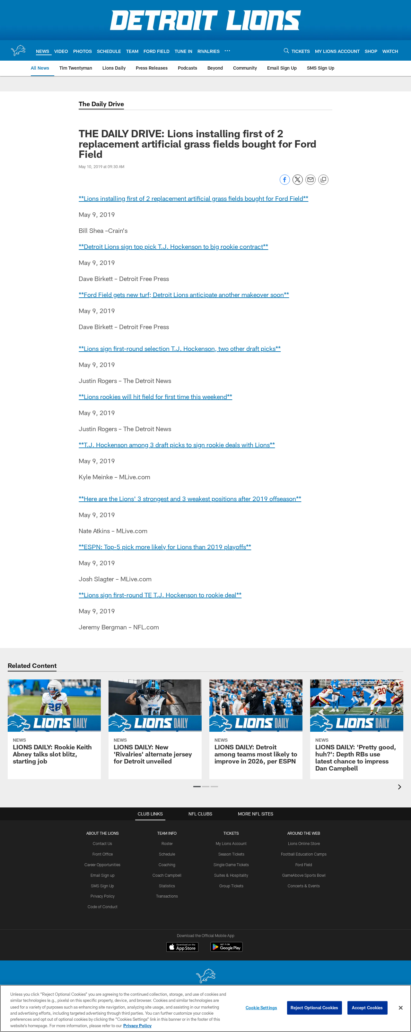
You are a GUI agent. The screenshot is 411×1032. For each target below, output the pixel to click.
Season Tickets (231, 854)
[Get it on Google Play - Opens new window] (226, 950)
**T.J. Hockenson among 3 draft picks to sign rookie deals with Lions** (177, 444)
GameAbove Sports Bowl (304, 875)
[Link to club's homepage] (18, 50)
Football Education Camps (304, 854)
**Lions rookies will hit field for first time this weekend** (155, 396)
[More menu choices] (227, 50)
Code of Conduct (103, 906)
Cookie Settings (261, 1007)
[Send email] (310, 183)
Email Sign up (103, 875)
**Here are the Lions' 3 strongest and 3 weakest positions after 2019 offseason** (190, 498)
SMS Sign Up (102, 885)
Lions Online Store (304, 843)
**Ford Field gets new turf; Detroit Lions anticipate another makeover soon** (184, 294)
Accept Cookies (367, 1007)
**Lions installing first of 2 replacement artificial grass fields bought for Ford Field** (193, 198)
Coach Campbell (167, 875)
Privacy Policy (103, 896)
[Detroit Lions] (205, 977)
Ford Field (303, 864)
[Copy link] (323, 180)
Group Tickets (231, 885)
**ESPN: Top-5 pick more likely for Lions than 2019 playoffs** (165, 546)
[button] (197, 786)
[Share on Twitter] (298, 183)
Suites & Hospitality (231, 875)
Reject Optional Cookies (314, 1007)
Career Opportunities (102, 864)
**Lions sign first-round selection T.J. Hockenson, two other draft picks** (180, 348)
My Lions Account (231, 843)
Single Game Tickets (231, 864)
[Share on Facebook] (285, 183)
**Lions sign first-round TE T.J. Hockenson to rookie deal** (160, 595)
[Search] (286, 50)
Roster (167, 843)
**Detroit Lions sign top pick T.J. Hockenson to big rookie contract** (173, 246)
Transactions (167, 896)
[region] (205, 1008)
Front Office (102, 854)
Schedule (167, 854)
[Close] (401, 1008)
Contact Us (102, 843)
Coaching (167, 864)
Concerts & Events (304, 885)
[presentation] (400, 787)
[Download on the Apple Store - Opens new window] (182, 947)
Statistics (167, 885)
